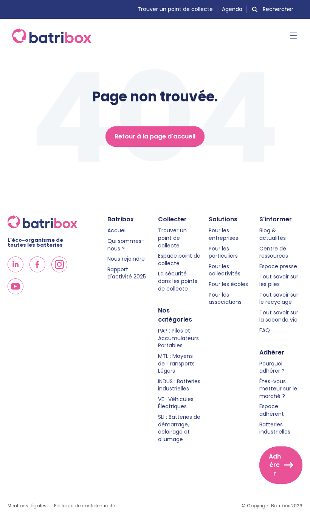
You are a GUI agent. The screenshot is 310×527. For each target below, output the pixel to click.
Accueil (117, 230)
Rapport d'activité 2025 (126, 273)
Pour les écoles (228, 284)
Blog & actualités (272, 234)
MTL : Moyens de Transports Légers (176, 364)
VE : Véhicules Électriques (176, 403)
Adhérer (275, 465)
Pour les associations (225, 298)
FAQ (264, 330)
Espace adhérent (271, 410)
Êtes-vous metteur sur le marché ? (278, 389)
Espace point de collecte (179, 259)
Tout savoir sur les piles (278, 280)
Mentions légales (27, 506)
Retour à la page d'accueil (155, 136)
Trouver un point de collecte (175, 9)
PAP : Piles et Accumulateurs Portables (178, 338)
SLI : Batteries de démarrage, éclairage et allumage (179, 428)
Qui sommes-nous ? (125, 245)
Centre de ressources (273, 252)
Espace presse (278, 266)
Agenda (232, 9)
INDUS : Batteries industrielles (179, 385)
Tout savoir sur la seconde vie (278, 316)
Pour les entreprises (223, 234)
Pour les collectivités (224, 270)
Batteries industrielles (274, 428)
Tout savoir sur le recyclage (278, 298)
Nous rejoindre (126, 259)
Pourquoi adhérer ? (272, 367)
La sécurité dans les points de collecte (177, 281)
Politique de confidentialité (84, 506)
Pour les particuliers (223, 252)
